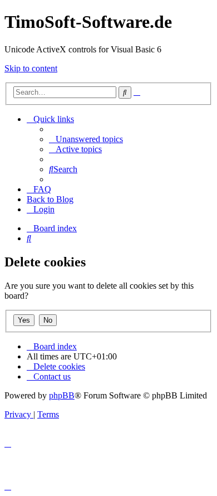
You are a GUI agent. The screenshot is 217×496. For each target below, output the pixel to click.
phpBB (62, 395)
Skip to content (30, 68)
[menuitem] (86, 139)
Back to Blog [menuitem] (50, 199)
